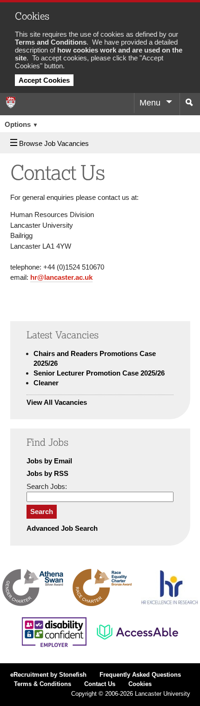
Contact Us (99, 684)
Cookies (140, 684)
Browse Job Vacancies (54, 143)
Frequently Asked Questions (140, 675)
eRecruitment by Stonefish (48, 675)
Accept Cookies (44, 80)
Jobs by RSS (47, 473)
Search (41, 511)
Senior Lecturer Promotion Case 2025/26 (99, 373)
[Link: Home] (10, 102)
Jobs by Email (49, 461)
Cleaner (46, 383)
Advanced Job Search (62, 528)
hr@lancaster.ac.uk (61, 277)
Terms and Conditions (51, 42)
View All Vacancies (57, 402)
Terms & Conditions (42, 684)
